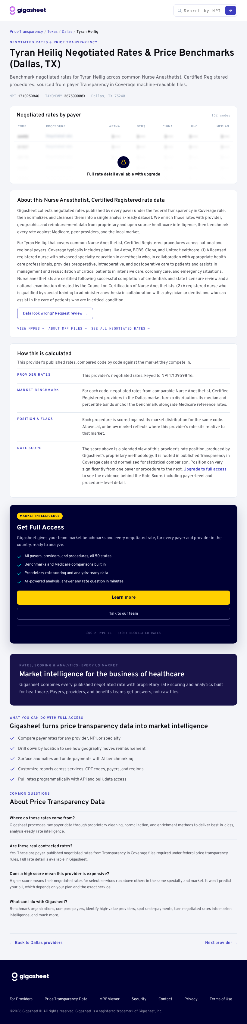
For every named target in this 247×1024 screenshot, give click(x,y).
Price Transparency (26, 31)
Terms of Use (221, 999)
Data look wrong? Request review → (55, 313)
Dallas (67, 31)
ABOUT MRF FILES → (67, 328)
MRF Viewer (109, 999)
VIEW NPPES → (30, 328)
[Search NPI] (230, 10)
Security (139, 999)
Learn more (124, 597)
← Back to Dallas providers (36, 942)
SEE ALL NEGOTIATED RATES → (120, 328)
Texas (52, 31)
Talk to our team (123, 613)
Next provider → (221, 942)
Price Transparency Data (66, 999)
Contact (165, 999)
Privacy (191, 999)
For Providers (21, 999)
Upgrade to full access (205, 469)
